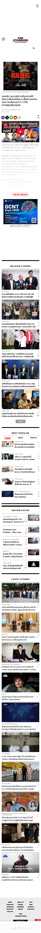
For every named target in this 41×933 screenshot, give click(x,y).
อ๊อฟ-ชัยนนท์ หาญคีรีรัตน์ (17, 184)
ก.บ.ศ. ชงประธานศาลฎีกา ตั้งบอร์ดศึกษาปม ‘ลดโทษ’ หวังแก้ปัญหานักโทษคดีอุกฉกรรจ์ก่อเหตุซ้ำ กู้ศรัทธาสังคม (18, 757)
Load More (20, 885)
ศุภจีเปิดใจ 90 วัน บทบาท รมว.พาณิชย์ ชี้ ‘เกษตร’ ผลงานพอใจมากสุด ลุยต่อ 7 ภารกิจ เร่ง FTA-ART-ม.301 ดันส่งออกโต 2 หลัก (19, 668)
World (6, 539)
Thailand (19, 442)
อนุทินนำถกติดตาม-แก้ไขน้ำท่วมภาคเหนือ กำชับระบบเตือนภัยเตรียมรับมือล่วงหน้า (18, 414)
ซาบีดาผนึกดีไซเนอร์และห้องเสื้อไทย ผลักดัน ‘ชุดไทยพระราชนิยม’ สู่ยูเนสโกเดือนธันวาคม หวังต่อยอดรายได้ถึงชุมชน (19, 608)
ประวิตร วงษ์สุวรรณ (15, 186)
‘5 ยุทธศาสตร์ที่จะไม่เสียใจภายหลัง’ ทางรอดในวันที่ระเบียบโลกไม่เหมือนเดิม (12, 543)
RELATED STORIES (20, 266)
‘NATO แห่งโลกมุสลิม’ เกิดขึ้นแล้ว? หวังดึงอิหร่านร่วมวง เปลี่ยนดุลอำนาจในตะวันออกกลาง (18, 638)
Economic (7, 516)
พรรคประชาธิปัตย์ (14, 191)
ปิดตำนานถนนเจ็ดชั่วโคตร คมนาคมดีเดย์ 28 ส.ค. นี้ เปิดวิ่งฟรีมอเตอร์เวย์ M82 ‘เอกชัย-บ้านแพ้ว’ (19, 787)
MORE (20, 421)
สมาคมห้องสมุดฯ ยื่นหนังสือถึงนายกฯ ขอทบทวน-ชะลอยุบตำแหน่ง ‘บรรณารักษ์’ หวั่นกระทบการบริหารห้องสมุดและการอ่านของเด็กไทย (19, 325)
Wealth (20, 902)
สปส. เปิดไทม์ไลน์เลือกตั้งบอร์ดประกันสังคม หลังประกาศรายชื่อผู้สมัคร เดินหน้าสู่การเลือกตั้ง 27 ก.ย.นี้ (13, 566)
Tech (15, 516)
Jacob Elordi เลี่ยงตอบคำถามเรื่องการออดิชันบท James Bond (18, 698)
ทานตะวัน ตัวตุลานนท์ (16, 189)
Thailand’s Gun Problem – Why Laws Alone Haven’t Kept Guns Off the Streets (12, 530)
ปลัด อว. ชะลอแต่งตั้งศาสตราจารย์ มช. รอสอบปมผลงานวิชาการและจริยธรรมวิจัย (25, 458)
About (20, 909)
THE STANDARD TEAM (13, 109)
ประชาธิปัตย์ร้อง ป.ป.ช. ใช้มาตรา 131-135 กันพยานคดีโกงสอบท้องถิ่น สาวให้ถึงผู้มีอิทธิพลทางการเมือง (18, 295)
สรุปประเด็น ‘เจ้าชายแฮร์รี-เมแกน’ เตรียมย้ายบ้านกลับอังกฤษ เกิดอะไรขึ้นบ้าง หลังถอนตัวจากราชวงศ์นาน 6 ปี (13, 555)
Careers (20, 907)
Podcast (10, 904)
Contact (31, 909)
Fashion (5, 874)
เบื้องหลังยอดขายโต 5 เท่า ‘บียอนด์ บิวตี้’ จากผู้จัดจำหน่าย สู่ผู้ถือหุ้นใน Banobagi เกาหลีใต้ (17, 818)
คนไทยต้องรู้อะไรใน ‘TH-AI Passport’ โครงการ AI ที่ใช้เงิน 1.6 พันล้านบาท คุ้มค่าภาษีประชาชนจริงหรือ (13, 520)
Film (4, 694)
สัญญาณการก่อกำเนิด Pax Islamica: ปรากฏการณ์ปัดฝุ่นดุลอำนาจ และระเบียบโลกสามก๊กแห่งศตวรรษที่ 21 (24, 495)
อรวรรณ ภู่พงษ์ (28, 191)
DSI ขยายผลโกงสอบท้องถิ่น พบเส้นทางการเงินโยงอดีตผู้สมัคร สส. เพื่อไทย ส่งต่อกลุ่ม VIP (25, 445)
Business (6, 664)
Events (31, 907)
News (10, 902)
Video (20, 904)
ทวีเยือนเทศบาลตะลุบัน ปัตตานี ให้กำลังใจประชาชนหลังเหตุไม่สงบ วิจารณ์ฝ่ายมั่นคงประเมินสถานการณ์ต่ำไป (18, 848)
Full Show (6, 92)
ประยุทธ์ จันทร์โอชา (15, 182)
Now (30, 904)
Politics (6, 291)
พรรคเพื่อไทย (28, 182)
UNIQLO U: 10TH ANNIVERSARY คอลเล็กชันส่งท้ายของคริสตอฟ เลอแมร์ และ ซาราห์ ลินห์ (17, 878)
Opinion (10, 907)
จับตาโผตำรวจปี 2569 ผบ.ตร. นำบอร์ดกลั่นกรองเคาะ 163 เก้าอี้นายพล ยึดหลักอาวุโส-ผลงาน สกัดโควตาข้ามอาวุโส (25, 470)
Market (15, 813)
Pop (30, 902)
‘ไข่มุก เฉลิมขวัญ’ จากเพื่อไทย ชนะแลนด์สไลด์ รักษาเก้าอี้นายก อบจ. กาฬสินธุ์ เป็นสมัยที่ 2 (18, 355)
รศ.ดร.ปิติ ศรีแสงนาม (23, 491)
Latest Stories (20, 579)
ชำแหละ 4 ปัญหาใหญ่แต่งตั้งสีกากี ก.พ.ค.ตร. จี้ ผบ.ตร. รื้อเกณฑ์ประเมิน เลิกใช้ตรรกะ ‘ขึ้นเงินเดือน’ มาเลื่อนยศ (25, 483)
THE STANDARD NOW (20, 92)
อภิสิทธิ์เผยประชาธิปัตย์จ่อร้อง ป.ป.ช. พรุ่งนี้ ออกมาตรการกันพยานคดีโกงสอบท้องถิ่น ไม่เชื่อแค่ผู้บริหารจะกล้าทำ (18, 385)
